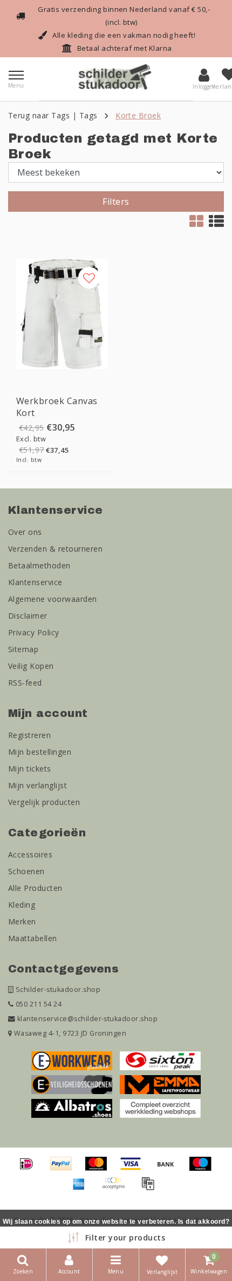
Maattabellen (32, 938)
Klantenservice (35, 582)
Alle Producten (35, 888)
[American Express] (82, 1188)
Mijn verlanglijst (37, 785)
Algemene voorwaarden (52, 599)
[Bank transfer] (169, 1169)
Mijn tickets (29, 768)
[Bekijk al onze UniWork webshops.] (160, 1108)
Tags (88, 115)
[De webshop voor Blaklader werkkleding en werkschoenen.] (71, 1060)
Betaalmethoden (39, 565)
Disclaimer (27, 616)
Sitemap (23, 649)
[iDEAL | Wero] (30, 1169)
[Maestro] (203, 1169)
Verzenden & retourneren (55, 549)
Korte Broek (138, 115)
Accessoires (30, 854)
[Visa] (134, 1169)
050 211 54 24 (37, 1004)
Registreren (29, 735)
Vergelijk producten (44, 802)
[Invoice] (150, 1188)
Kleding (21, 905)
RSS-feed (25, 683)
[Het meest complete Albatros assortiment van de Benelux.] (71, 1108)
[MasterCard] (100, 1169)
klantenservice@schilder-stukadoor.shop (87, 1018)
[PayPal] (64, 1169)
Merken (22, 921)
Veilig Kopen (31, 666)
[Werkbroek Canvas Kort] (62, 314)
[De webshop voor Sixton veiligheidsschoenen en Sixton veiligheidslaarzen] (160, 1060)
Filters (116, 201)
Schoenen (26, 871)
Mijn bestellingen (39, 752)
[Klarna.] (117, 1188)
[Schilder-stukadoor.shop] (116, 78)
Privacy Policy (33, 632)
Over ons (25, 532)
